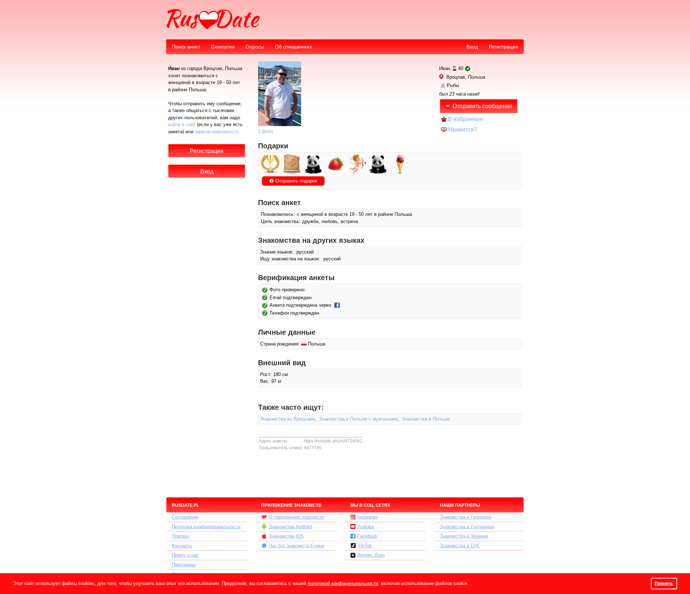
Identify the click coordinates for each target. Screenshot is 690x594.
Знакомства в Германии (465, 517)
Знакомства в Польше (426, 419)
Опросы (254, 47)
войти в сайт (182, 124)
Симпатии (223, 47)
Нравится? (462, 129)
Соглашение (185, 517)
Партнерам (184, 564)
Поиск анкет (186, 47)
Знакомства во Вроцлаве (287, 419)
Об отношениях (293, 47)
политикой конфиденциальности (343, 583)
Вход (472, 47)
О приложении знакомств (296, 517)
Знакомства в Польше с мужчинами (358, 419)
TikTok (365, 545)
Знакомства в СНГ (460, 545)
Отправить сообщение (482, 106)
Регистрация (503, 47)
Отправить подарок (295, 181)
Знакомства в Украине (464, 536)
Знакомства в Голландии (467, 526)
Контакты (182, 545)
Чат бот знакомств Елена (296, 545)
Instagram (367, 517)
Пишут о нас (185, 555)
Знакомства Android (290, 526)
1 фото (265, 131)
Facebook (367, 536)
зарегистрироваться (216, 131)
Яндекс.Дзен (371, 555)
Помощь (181, 536)
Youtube (365, 526)
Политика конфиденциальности (206, 526)
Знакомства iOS (286, 536)
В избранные (465, 119)
